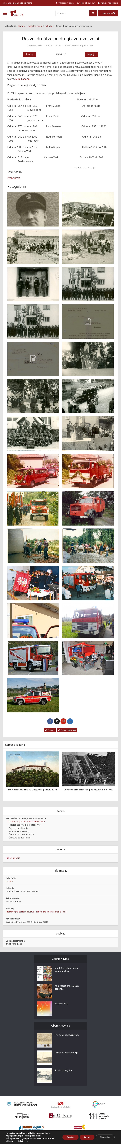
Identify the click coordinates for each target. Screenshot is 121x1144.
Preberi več (13, 178)
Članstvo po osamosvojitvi (21, 834)
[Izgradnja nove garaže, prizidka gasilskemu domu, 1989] (33, 545)
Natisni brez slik (68, 730)
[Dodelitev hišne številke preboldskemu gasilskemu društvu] (33, 359)
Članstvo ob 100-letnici (20, 837)
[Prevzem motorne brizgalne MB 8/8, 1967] (33, 433)
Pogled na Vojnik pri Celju (66, 1053)
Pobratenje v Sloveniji (19, 831)
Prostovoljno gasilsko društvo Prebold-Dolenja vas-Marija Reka (36, 911)
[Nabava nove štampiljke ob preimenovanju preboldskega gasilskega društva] (88, 321)
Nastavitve (105, 1137)
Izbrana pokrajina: (17, 2)
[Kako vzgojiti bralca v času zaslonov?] (44, 991)
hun (93, 2)
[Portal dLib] (22, 1116)
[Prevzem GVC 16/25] (88, 583)
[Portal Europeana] (99, 1104)
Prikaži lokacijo (13, 857)
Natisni (50, 730)
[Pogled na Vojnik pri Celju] (44, 1057)
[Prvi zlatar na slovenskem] (44, 1040)
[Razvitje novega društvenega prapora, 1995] (33, 583)
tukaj (20, 1141)
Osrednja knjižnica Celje (82, 45)
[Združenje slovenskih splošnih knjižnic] (60, 1116)
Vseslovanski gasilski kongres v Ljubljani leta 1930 (32, 789)
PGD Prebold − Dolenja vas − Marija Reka (26, 818)
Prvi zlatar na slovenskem (67, 1035)
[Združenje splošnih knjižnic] (79, 1128)
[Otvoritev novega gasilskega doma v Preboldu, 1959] (33, 284)
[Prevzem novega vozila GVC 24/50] (33, 658)
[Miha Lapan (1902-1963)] (33, 209)
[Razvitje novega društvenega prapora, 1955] (88, 359)
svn (78, 2)
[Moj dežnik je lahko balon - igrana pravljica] (44, 973)
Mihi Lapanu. (22, 79)
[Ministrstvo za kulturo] (22, 1104)
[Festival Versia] (44, 1008)
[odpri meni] (5, 13)
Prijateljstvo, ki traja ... (19, 828)
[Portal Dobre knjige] (31, 1128)
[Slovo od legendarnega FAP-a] (88, 620)
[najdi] (93, 13)
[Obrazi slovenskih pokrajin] (99, 1116)
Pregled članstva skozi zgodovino (25, 824)
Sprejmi (70, 1137)
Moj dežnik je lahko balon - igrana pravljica (67, 969)
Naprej (90, 54)
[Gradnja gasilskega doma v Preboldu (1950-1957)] (88, 209)
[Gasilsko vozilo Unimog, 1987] (33, 508)
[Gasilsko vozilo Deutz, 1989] (88, 508)
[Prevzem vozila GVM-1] (33, 620)
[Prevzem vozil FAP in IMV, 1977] (33, 471)
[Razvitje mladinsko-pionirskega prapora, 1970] (88, 433)
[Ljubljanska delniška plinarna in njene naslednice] (88, 769)
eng (84, 2)
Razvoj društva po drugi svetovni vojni (27, 821)
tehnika (9, 881)
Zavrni (87, 1137)
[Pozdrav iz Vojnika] (44, 1075)
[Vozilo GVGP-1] (33, 695)
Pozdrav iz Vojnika (63, 1070)
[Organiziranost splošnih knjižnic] (60, 1104)
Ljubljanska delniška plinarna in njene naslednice (88, 789)
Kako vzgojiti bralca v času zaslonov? (67, 987)
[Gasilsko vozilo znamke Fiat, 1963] (88, 396)
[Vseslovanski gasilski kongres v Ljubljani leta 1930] (32, 769)
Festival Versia (61, 1003)
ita (89, 2)
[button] (107, 775)
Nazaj (30, 54)
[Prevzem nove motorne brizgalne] (88, 658)
